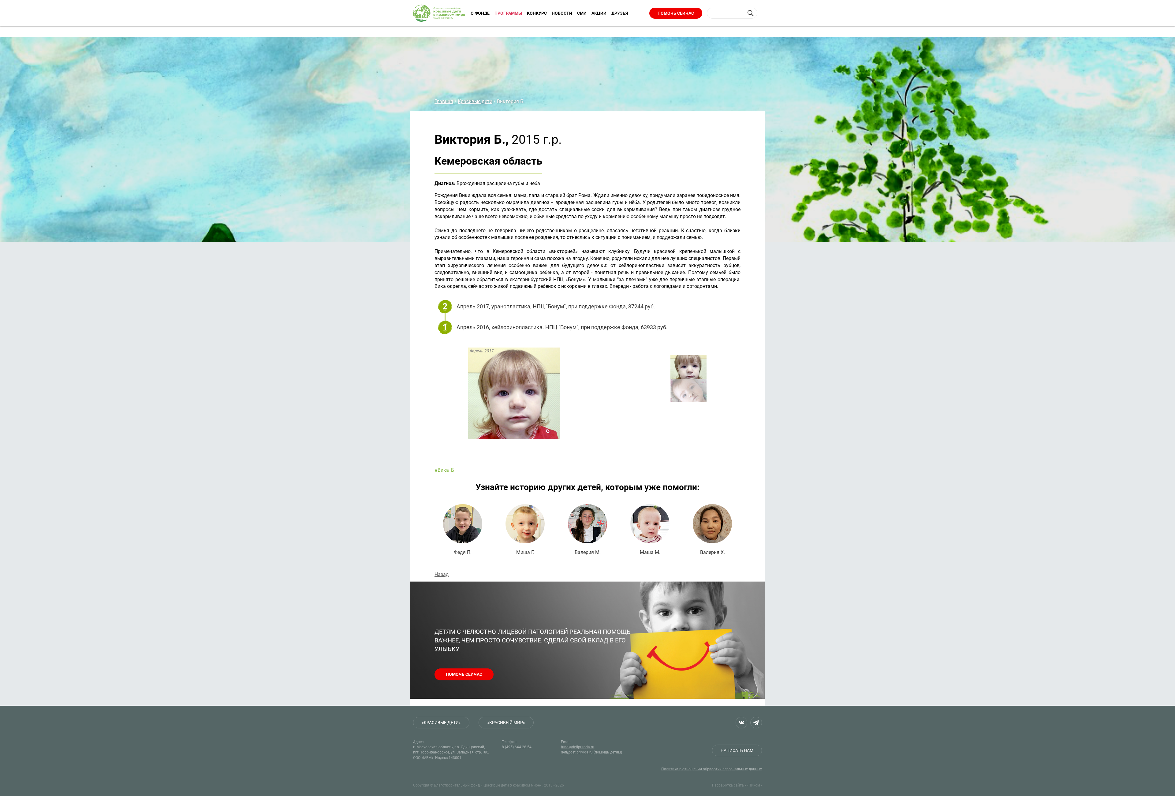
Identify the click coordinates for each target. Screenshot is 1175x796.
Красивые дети (475, 101)
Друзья (619, 13)
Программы (508, 13)
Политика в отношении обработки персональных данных (711, 769)
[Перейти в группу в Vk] (741, 722)
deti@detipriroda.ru (577, 752)
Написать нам (737, 750)
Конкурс (537, 13)
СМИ (582, 13)
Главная (444, 101)
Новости (562, 13)
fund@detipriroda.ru (577, 747)
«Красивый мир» (506, 722)
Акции (598, 13)
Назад (442, 574)
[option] (563, 401)
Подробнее (463, 529)
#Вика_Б (444, 470)
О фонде (480, 13)
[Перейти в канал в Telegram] (756, 722)
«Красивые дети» (441, 722)
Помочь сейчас (676, 13)
